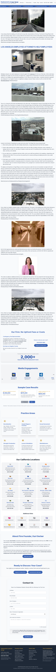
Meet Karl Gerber (28, 556)
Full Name (12, 590)
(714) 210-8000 (46, 472)
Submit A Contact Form (41, 345)
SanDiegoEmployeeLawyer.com (10, 492)
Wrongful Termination (19, 650)
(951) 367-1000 (10, 484)
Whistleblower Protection (19, 657)
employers (32, 74)
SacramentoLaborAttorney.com (28, 480)
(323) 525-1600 (46, 2)
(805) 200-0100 (46, 508)
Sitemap (30, 657)
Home (13, 2)
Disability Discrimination (19, 660)
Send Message (28, 636)
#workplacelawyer (5, 80)
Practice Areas (28, 2)
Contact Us (31, 656)
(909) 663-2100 (46, 484)
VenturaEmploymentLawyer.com (46, 504)
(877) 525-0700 (28, 496)
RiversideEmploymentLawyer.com (10, 480)
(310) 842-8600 (28, 508)
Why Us (16, 2)
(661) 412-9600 (10, 472)
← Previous (24, 402)
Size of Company (13, 601)
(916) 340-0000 (28, 484)
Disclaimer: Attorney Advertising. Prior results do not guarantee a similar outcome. (28, 668)
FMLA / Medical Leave (19, 656)
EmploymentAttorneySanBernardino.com (46, 480)
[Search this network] (55, 3)
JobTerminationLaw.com (28, 504)
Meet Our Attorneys (32, 650)
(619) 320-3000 (10, 496)
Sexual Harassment (18, 653)
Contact (41, 2)
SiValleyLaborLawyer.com (46, 492)
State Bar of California (33, 659)
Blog (38, 2)
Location (11, 606)
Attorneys (22, 2)
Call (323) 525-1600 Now (35, 572)
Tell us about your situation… (15, 617)
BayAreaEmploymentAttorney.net (28, 492)
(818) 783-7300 (10, 508)
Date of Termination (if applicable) (16, 611)
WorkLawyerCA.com (10, 504)
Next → (32, 402)
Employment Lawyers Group (9, 2)
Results (35, 2)
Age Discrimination (18, 659)
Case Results (31, 653)
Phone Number (12, 595)
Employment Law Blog (33, 652)
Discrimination (17, 652)
